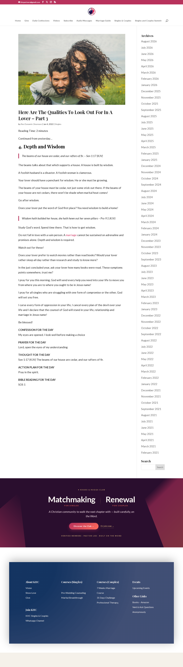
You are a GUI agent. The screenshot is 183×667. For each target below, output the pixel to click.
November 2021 (151, 396)
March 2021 (148, 446)
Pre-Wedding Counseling (73, 592)
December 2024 (151, 165)
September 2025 (151, 109)
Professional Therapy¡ (108, 602)
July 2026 (147, 47)
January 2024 (149, 234)
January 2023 (149, 309)
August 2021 (149, 415)
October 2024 (149, 178)
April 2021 (147, 440)
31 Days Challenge (106, 597)
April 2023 (147, 290)
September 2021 (151, 409)
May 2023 (147, 284)
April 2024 (147, 215)
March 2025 (148, 147)
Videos (56, 21)
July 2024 (147, 197)
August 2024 (149, 190)
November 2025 (151, 97)
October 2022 (149, 328)
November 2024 (151, 172)
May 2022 (147, 359)
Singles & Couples (122, 21)
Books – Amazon (140, 602)
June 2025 (147, 128)
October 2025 (149, 103)
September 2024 (151, 184)
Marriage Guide (103, 21)
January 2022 (149, 384)
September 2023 (151, 259)
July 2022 (147, 346)
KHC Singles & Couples (37, 615)
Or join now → (107, 526)
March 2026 (148, 72)
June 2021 (147, 427)
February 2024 (150, 228)
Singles (58, 124)
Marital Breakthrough (72, 597)
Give (26, 21)
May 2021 (147, 433)
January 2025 (149, 159)
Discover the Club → (84, 526)
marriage (71, 235)
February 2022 (150, 377)
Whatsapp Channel (35, 620)
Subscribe (68, 21)
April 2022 (147, 365)
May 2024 (147, 209)
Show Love (31, 592)
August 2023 (149, 265)
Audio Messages (84, 21)
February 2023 (150, 303)
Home (18, 21)
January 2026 (149, 85)
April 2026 (147, 66)
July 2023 (147, 271)
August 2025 (149, 116)
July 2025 (147, 122)
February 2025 (150, 153)
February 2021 (150, 452)
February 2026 (150, 78)
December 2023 (151, 240)
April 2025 (147, 141)
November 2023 (151, 246)
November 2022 (151, 321)
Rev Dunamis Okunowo (31, 124)
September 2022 (151, 334)
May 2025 (147, 134)
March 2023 (148, 296)
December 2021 (151, 390)
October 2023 (149, 253)
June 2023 (147, 278)
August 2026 (149, 41)
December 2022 (151, 315)
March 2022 (148, 371)
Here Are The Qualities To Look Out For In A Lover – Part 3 (65, 115)
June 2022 (147, 352)
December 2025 (151, 91)
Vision (29, 588)
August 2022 (149, 340)
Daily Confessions (40, 21)
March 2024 (148, 222)
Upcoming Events (141, 588)
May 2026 (147, 60)
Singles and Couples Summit (148, 21)
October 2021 (149, 402)
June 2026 (147, 53)
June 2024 (147, 203)
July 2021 (147, 421)
